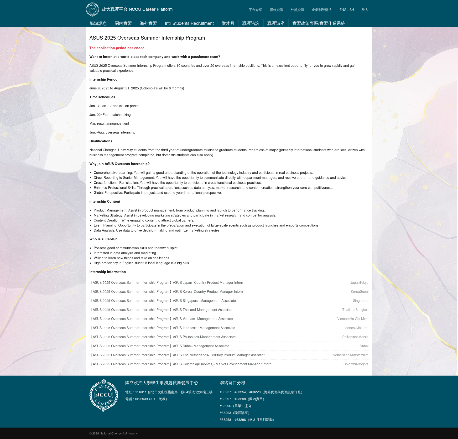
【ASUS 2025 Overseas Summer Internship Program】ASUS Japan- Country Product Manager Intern (166, 282)
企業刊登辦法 (322, 9)
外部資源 (297, 9)
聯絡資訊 (276, 9)
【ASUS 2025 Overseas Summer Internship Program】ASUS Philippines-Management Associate (162, 336)
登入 (365, 9)
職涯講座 (276, 23)
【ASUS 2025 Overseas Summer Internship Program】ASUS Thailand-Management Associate (161, 309)
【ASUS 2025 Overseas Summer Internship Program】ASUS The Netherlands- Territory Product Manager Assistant (177, 354)
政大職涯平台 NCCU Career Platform (137, 9)
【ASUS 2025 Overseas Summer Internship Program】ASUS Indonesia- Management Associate (162, 327)
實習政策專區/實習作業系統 (318, 23)
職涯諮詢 (251, 23)
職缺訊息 (98, 23)
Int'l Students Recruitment (189, 23)
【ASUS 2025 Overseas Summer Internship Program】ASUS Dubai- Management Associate (159, 345)
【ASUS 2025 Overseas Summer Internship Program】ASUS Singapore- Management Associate (162, 300)
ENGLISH (346, 9)
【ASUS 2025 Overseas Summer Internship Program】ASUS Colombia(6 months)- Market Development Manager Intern (180, 364)
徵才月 (228, 23)
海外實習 (148, 23)
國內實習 (123, 23)
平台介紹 (255, 9)
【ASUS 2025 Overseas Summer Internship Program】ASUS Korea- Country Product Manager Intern (166, 291)
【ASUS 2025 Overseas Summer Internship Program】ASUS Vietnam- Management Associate (161, 318)
